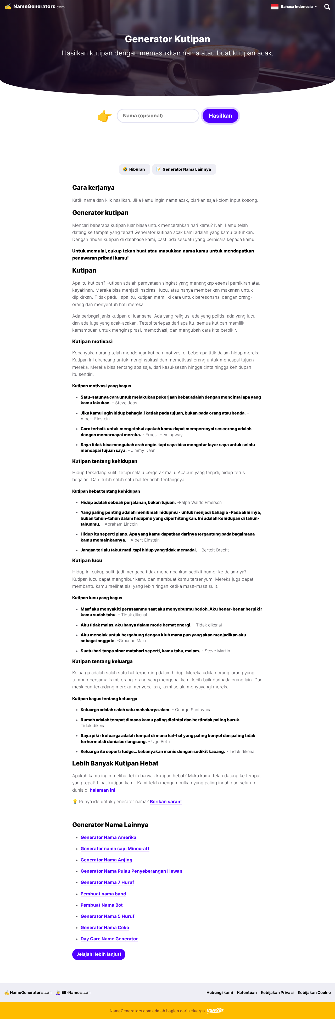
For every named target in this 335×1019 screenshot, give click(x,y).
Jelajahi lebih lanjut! (98, 954)
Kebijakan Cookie (314, 992)
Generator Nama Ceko (105, 927)
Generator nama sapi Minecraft (115, 848)
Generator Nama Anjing (106, 859)
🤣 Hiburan (134, 169)
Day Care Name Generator (109, 938)
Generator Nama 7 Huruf (107, 882)
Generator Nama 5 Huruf (108, 916)
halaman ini (102, 790)
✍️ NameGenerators (28, 992)
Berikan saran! (166, 801)
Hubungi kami (219, 992)
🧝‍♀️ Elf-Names (73, 992)
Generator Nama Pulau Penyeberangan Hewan (131, 871)
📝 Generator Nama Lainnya (183, 169)
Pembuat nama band (103, 893)
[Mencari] (327, 6)
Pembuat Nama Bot (102, 905)
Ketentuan (247, 992)
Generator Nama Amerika (108, 837)
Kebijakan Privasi (277, 992)
